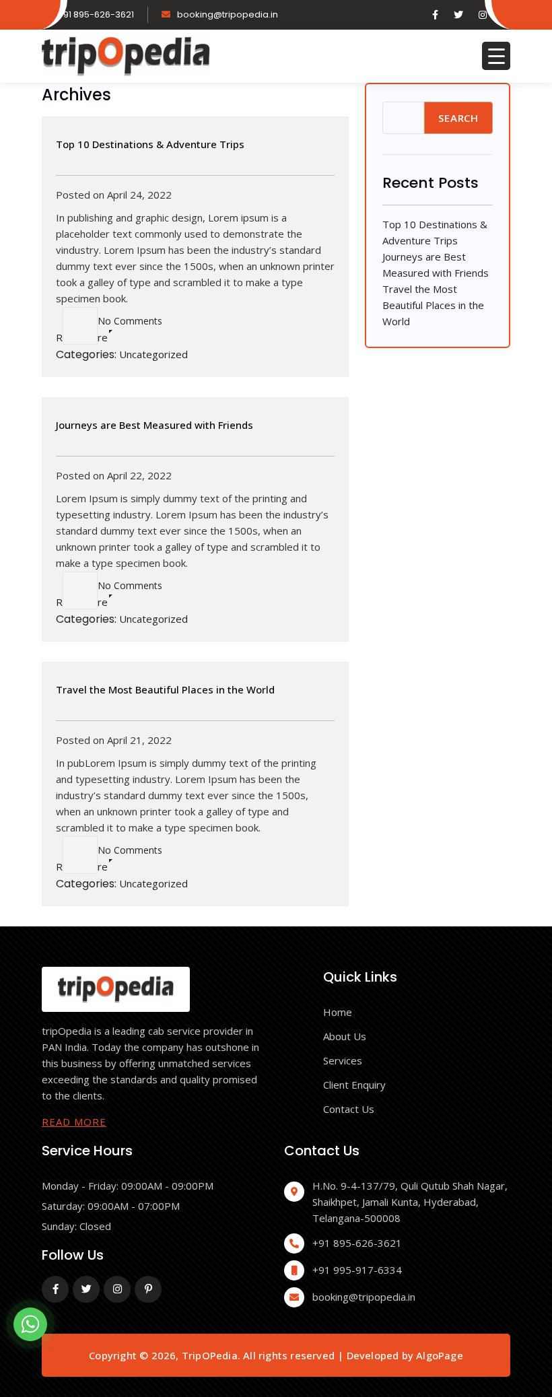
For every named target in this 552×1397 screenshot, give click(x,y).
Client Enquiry (354, 1084)
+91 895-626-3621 (95, 14)
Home (337, 1012)
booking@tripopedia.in (227, 14)
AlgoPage (439, 1355)
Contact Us (348, 1109)
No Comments (130, 320)
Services (342, 1060)
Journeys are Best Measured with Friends (154, 425)
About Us (344, 1036)
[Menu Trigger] (496, 56)
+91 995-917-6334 (357, 1269)
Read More (74, 1121)
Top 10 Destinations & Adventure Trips (150, 144)
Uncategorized (153, 354)
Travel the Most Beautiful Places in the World (165, 689)
